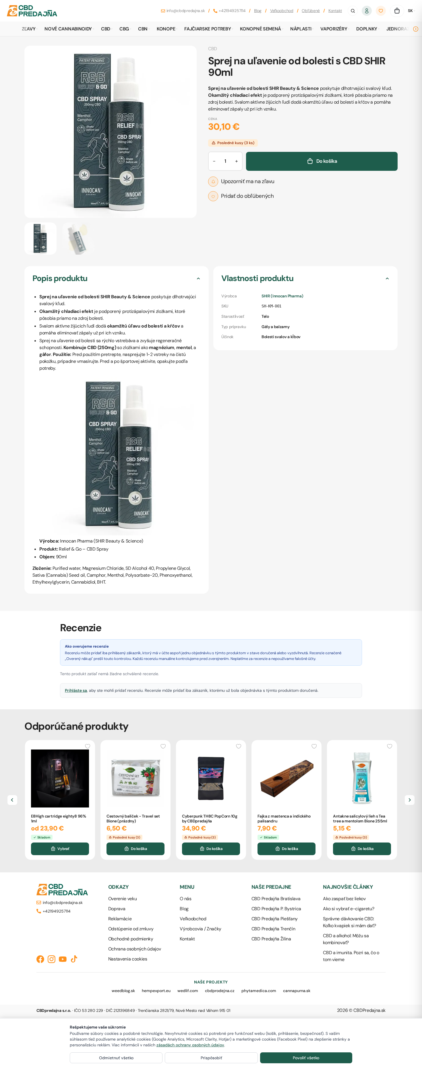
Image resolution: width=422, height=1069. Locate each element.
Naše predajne (271, 887)
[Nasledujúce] (410, 800)
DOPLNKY (366, 29)
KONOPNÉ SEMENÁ (260, 29)
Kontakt (335, 11)
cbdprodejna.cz (220, 990)
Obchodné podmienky (130, 939)
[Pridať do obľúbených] (88, 746)
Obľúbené (311, 11)
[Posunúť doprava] (416, 29)
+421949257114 (232, 11)
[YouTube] (63, 959)
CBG (124, 29)
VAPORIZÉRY (333, 29)
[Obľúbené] (381, 11)
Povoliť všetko (306, 1057)
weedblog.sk (123, 990)
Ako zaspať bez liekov (344, 899)
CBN (143, 29)
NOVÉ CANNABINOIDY (68, 29)
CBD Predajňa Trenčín (273, 929)
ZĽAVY (28, 29)
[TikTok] (74, 959)
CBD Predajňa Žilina (271, 939)
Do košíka (139, 848)
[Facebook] (40, 959)
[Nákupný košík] (397, 11)
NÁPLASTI (300, 29)
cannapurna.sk (296, 990)
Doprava (116, 909)
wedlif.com (187, 990)
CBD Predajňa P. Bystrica (276, 909)
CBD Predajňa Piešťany (274, 919)
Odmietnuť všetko (116, 1057)
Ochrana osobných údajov (134, 949)
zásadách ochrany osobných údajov (190, 1044)
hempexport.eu (156, 990)
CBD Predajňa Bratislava (276, 899)
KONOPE (166, 29)
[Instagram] (51, 959)
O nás (185, 899)
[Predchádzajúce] (12, 800)
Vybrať (63, 848)
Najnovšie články (348, 887)
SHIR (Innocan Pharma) (282, 296)
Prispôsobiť (211, 1057)
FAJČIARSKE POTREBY (207, 29)
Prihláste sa (76, 690)
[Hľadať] (353, 11)
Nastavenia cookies (127, 959)
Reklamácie (120, 919)
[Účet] (367, 11)
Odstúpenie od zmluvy (131, 929)
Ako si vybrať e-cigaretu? (348, 909)
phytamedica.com (258, 990)
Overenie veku (122, 899)
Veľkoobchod (281, 11)
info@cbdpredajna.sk (186, 11)
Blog (258, 11)
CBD (105, 29)
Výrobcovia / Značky (200, 929)
